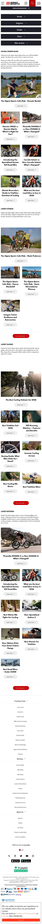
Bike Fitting (20, 770)
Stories (19, 16)
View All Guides (20, 503)
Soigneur (19, 23)
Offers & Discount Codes (20, 721)
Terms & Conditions (20, 837)
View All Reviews (20, 688)
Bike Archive (19, 43)
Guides (19, 29)
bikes (32, 515)
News (19, 36)
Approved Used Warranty (20, 749)
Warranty (20, 754)
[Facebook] (15, 856)
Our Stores (20, 827)
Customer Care (19, 701)
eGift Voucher (20, 716)
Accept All (21, 920)
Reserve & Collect (20, 740)
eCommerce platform (14, 882)
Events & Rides (20, 765)
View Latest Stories (20, 336)
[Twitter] (21, 856)
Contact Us (20, 712)
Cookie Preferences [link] (21, 886)
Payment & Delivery (20, 726)
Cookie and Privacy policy (26, 913)
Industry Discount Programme (20, 793)
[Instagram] (33, 856)
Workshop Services (20, 798)
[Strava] (9, 856)
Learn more (20, 106)
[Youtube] (27, 856)
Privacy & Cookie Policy (20, 832)
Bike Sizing (20, 774)
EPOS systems (23, 882)
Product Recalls (20, 735)
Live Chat (27, 845)
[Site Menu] (2, 3)
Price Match (20, 730)
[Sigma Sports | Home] (13, 3)
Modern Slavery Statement (31, 884)
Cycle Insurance (20, 779)
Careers (20, 823)
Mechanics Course (20, 802)
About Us (20, 812)
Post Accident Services (20, 807)
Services (20, 759)
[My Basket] (39, 3)
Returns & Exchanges (20, 745)
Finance (20, 788)
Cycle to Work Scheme (20, 784)
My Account (20, 707)
